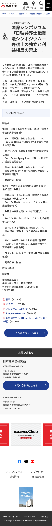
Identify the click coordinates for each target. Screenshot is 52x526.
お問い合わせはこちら (26, 385)
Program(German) (16, 313)
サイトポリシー (30, 516)
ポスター (10, 304)
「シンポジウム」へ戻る (26, 333)
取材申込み (45, 516)
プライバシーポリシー (11, 516)
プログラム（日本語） (17, 308)
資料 (8, 299)
